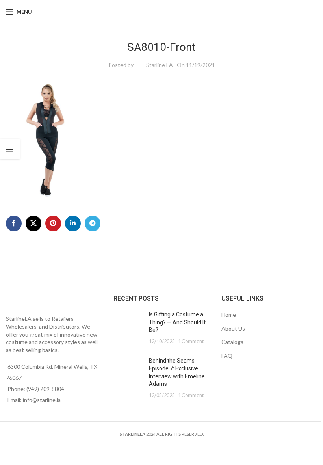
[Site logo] (161, 11)
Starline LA (159, 64)
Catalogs (232, 342)
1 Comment (191, 341)
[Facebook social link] (14, 223)
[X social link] (33, 223)
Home (228, 314)
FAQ (226, 355)
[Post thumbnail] (128, 328)
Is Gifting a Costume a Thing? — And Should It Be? (177, 322)
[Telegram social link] (92, 223)
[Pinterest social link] (53, 223)
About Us (233, 328)
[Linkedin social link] (73, 223)
